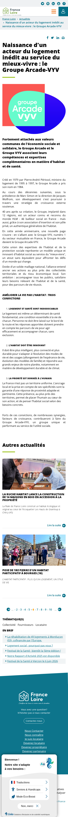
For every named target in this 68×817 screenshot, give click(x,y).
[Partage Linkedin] (57, 37)
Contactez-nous (34, 720)
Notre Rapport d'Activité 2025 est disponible (33, 656)
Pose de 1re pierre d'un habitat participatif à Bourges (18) (25, 571)
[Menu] (54, 11)
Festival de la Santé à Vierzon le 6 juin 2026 (32, 661)
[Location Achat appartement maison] (12, 11)
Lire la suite (54, 525)
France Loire (9, 18)
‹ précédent (8, 609)
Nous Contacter (34, 730)
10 (50, 609)
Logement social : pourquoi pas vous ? (30, 645)
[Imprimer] (63, 37)
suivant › (59, 609)
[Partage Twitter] (52, 37)
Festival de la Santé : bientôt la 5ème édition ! (34, 650)
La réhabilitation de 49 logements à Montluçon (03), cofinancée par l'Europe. (35, 638)
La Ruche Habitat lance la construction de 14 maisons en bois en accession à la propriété (33, 497)
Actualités (24, 18)
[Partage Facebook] (47, 37)
